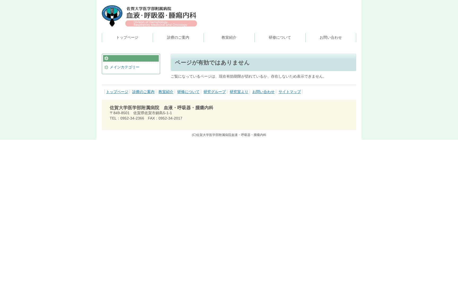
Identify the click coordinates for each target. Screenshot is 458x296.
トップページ (127, 37)
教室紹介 (229, 37)
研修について (280, 37)
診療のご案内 (178, 37)
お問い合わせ (331, 37)
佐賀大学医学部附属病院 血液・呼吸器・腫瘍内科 (149, 15)
